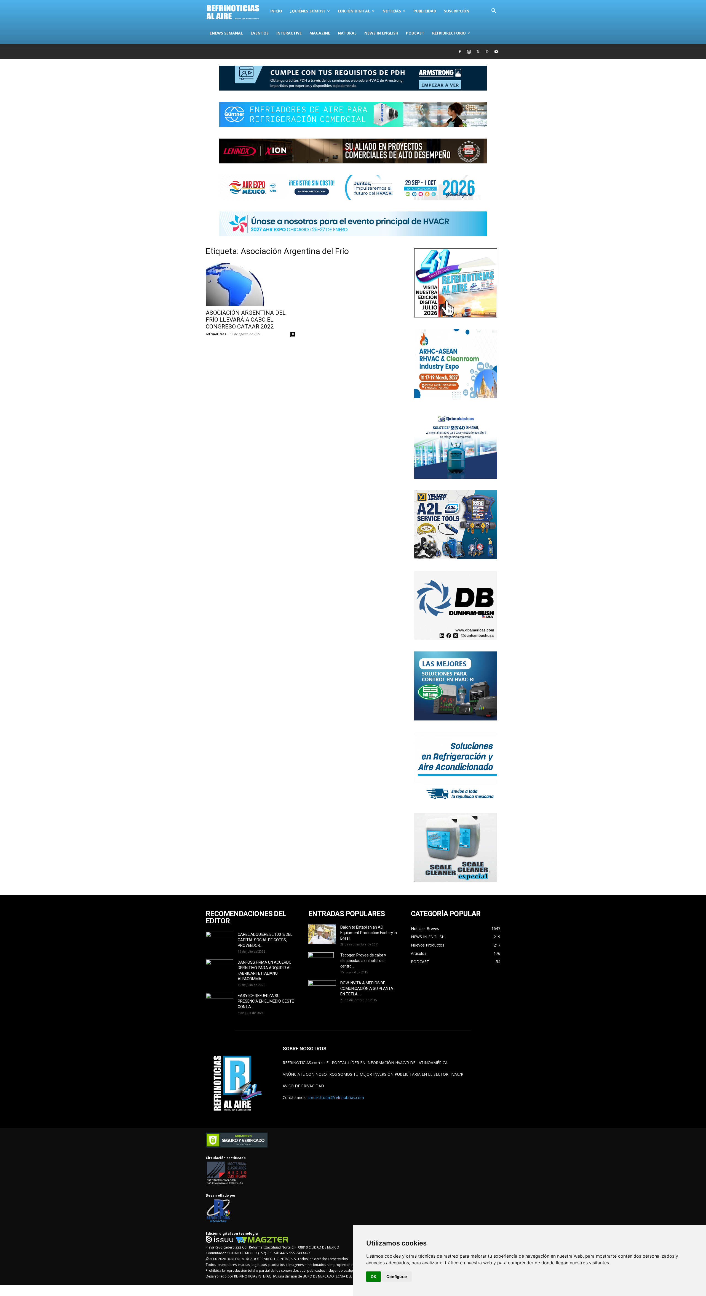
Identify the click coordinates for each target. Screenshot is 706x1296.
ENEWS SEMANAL (226, 33)
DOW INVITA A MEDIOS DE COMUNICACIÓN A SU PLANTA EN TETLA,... (366, 988)
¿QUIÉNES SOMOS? (307, 11)
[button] (493, 11)
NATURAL (347, 33)
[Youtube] (496, 51)
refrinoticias (216, 334)
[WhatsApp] (487, 51)
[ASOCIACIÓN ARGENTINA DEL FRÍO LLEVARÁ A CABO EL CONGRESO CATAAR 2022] (250, 284)
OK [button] (373, 1276)
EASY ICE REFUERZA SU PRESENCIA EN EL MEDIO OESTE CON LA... (266, 1001)
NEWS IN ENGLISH (381, 33)
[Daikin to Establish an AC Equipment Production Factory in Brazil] (322, 934)
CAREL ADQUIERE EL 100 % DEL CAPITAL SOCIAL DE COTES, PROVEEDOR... (265, 940)
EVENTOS (260, 33)
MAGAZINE (319, 33)
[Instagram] (469, 51)
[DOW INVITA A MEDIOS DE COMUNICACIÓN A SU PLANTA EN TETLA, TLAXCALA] (322, 988)
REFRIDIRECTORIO (449, 33)
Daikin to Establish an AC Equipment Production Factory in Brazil (368, 932)
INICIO (276, 11)
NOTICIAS (392, 11)
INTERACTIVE (289, 33)
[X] (478, 51)
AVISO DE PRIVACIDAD (303, 1085)
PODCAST (415, 33)
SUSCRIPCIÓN (456, 11)
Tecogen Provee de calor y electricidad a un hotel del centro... (363, 960)
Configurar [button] (396, 1276)
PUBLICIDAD (424, 11)
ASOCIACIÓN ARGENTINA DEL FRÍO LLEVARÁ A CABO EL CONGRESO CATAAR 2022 (246, 319)
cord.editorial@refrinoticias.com (335, 1097)
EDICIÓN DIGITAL (354, 11)
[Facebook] (460, 51)
